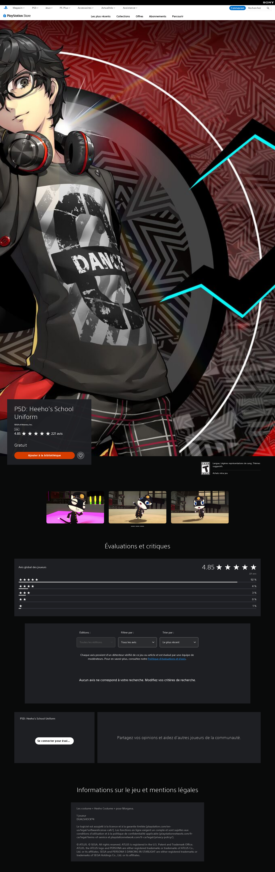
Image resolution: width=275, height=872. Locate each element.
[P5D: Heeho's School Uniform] (75, 507)
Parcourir (177, 16)
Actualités (107, 7)
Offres (139, 16)
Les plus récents (101, 16)
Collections (123, 16)
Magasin (17, 7)
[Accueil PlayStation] (5, 8)
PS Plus (64, 7)
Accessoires (85, 7)
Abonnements (157, 16)
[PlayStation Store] (18, 15)
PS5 (34, 7)
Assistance (129, 7)
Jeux (48, 7)
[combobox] (96, 642)
